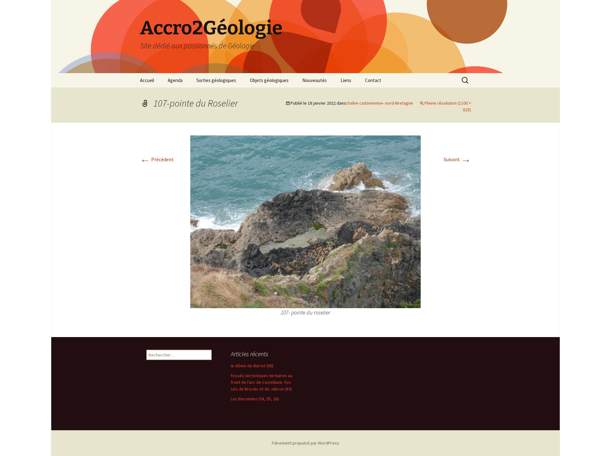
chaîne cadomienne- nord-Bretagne (379, 103)
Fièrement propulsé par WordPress (305, 443)
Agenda (175, 80)
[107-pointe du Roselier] (305, 221)
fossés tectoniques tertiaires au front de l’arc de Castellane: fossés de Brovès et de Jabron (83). (262, 382)
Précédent (157, 159)
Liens (346, 80)
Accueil (147, 80)
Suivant (457, 159)
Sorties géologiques (216, 80)
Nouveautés (314, 80)
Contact (373, 80)
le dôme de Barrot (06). (252, 366)
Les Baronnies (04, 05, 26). (255, 399)
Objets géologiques (269, 80)
